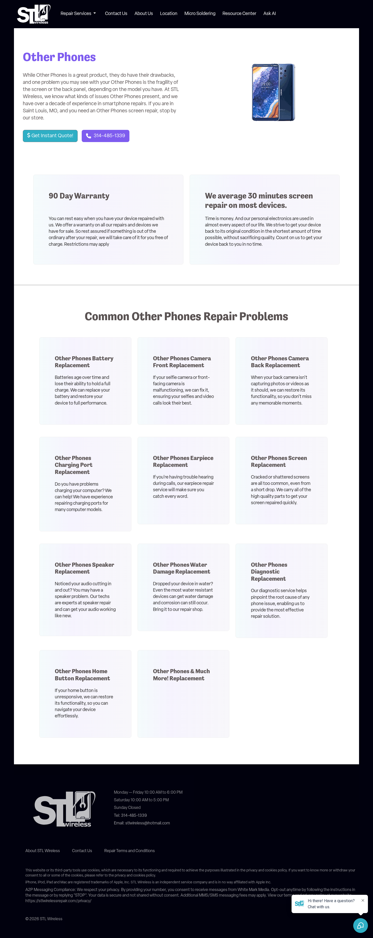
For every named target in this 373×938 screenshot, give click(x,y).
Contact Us (116, 14)
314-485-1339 (109, 136)
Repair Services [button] (76, 14)
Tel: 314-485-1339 (130, 816)
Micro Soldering (199, 14)
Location (168, 14)
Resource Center (239, 14)
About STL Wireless (42, 851)
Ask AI (269, 14)
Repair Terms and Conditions (129, 851)
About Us (143, 14)
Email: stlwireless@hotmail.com (142, 823)
